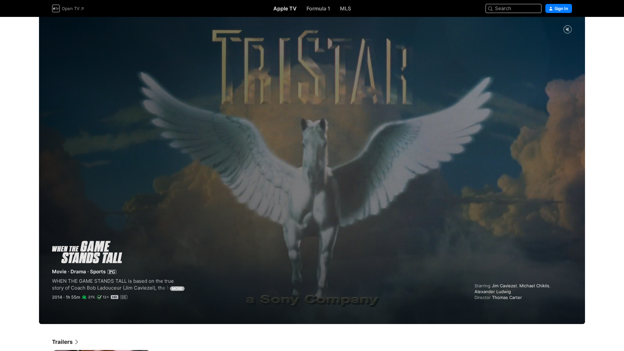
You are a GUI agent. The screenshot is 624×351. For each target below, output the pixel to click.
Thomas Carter (507, 297)
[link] (65, 341)
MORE (177, 288)
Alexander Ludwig (492, 291)
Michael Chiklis (534, 285)
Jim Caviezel (504, 285)
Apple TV (285, 8)
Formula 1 (318, 8)
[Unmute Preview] (567, 30)
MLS (345, 8)
